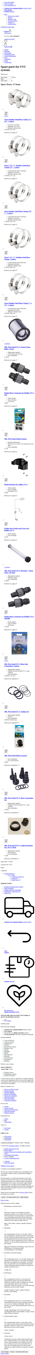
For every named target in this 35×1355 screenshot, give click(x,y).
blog (5, 1120)
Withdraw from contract (7, 1166)
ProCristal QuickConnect (15, 439)
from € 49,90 (17, 8)
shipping (9, 11)
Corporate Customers (10, 1100)
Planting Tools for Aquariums (12, 890)
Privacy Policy (8, 1150)
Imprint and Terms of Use (11, 1149)
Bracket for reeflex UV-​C (16, 484)
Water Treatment (9, 888)
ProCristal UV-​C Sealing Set (16, 712)
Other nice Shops (9, 1163)
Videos (6, 1119)
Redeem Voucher (9, 1113)
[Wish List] (5, 42)
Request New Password (11, 1109)
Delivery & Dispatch (10, 1094)
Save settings (5, 1351)
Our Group (7, 1128)
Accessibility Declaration (11, 1155)
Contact (6, 1129)
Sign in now (7, 33)
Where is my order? (13, 16)
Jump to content (8, 3)
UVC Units (11, 875)
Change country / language (22, 1142)
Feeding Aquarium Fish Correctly (13, 887)
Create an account (9, 39)
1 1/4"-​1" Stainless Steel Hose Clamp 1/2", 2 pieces (17, 166)
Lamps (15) (14, 878)
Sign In (6, 1106)
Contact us (11, 22)
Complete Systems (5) (17, 877)
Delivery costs (12, 19)
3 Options (7, 567)
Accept (3, 1197)
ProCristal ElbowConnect (15, 756)
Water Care (7, 893)
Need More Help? (9, 1099)
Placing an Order (9, 1091)
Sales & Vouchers (9, 1097)
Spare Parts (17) (16, 880)
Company (7, 1161)
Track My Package (9, 1111)
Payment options (12, 21)
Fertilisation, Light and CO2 (12, 891)
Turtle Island (7, 1122)
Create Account (8, 1108)
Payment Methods (9, 1092)
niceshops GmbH (14, 1146)
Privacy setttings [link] (9, 1156)
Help (5, 14)
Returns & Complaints (10, 1095)
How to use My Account (11, 1089)
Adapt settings (24, 1197)
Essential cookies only (13, 1197)
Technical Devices (9, 873)
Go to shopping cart (10, 5)
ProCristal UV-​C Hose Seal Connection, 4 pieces (16, 665)
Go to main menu (9, 2)
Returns (10, 17)
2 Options (7, 343)
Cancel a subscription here (11, 1158)
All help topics (12, 24)
